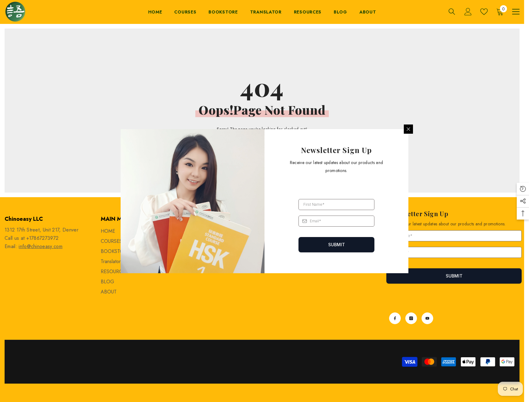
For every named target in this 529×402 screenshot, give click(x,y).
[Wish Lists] (484, 11)
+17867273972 (42, 238)
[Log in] (468, 11)
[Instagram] (411, 318)
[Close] (408, 129)
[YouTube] (427, 318)
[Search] (452, 11)
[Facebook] (395, 318)
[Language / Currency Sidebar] (516, 11)
